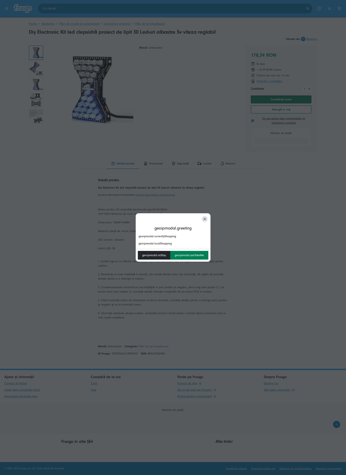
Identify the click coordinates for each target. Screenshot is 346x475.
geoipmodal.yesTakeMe (189, 255)
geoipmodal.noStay (154, 255)
